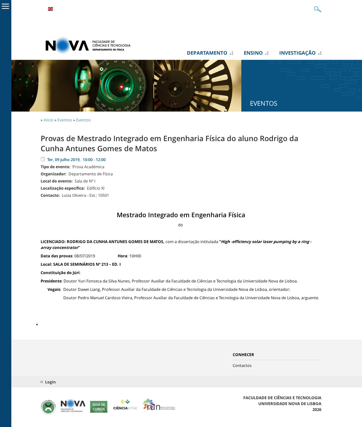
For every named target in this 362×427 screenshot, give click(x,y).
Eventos (64, 120)
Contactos (242, 365)
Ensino (253, 53)
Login (50, 382)
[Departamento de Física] (90, 45)
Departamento (207, 53)
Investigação (297, 53)
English (50, 9)
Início (48, 120)
